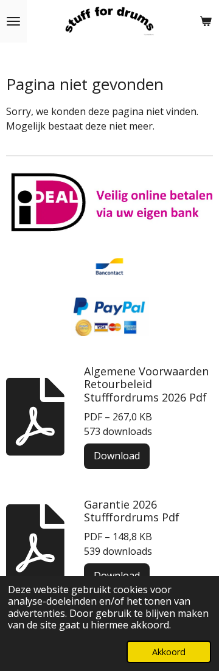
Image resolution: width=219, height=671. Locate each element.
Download (117, 455)
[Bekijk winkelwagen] (205, 21)
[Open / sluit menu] (13, 21)
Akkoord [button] (169, 652)
